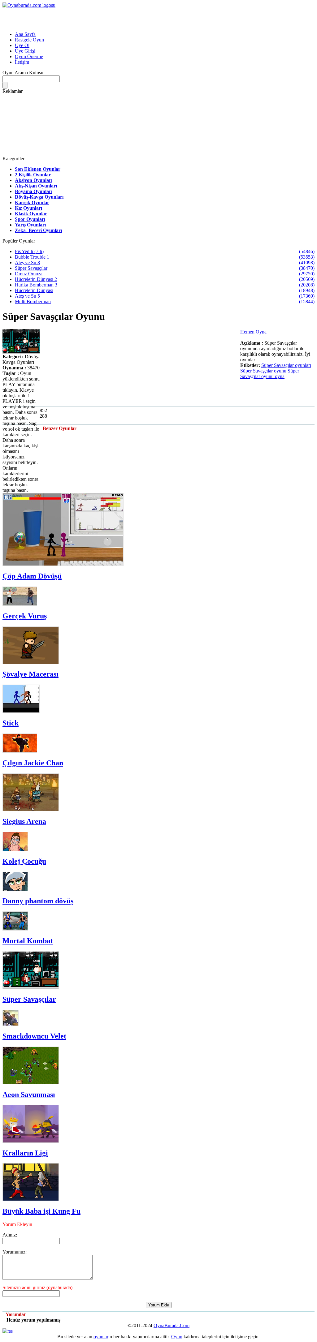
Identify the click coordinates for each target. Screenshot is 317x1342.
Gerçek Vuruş (24, 616)
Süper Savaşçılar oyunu (263, 370)
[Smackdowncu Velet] (10, 1024)
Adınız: (9, 1234)
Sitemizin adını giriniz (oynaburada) (37, 1287)
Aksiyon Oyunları (33, 180)
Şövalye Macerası (30, 674)
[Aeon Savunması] (30, 1082)
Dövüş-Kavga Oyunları (39, 197)
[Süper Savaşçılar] (30, 987)
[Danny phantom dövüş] (15, 889)
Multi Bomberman (33, 301)
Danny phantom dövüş (37, 901)
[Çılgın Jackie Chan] (19, 751)
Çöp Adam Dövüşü (32, 576)
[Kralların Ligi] (30, 1141)
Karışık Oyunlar (32, 202)
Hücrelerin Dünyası (34, 290)
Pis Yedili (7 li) (29, 251)
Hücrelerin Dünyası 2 (36, 279)
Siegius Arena (24, 821)
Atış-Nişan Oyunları (36, 185)
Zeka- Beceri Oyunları (38, 230)
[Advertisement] (74, 17)
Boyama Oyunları (33, 191)
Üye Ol (22, 45)
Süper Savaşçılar (31, 268)
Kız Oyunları (28, 208)
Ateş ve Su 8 (27, 262)
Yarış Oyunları (30, 224)
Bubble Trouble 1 (32, 257)
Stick (10, 723)
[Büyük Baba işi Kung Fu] (30, 1199)
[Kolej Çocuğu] (15, 849)
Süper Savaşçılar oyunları (286, 365)
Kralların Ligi (25, 1153)
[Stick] (21, 711)
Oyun (176, 1336)
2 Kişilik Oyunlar (33, 174)
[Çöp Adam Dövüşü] (63, 564)
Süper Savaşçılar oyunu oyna (269, 373)
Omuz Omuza (28, 273)
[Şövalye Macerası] (30, 662)
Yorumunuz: (14, 1251)
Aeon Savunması (28, 1094)
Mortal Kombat (27, 941)
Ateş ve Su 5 (27, 296)
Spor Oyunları (30, 219)
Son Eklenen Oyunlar (37, 169)
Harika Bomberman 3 (36, 284)
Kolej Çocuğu (24, 861)
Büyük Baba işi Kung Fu (41, 1211)
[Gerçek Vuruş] (19, 604)
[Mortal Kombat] (15, 928)
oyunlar (100, 1336)
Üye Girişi (25, 51)
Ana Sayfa (25, 34)
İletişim (22, 62)
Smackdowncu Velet (34, 1036)
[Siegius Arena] (30, 809)
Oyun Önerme (29, 56)
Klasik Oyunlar (31, 213)
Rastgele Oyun (29, 39)
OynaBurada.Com (171, 1325)
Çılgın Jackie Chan (32, 763)
